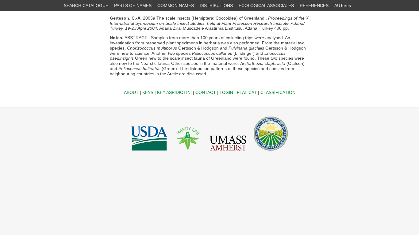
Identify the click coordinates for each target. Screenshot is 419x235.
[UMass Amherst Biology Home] (227, 152)
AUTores (342, 5)
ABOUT (131, 92)
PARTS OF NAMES (133, 5)
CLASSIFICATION (277, 92)
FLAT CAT (247, 92)
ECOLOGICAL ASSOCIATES (266, 5)
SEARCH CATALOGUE (86, 5)
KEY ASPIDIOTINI (174, 92)
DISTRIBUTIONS (216, 5)
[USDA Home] (149, 152)
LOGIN (226, 92)
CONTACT (205, 92)
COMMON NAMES (175, 5)
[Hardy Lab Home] (188, 152)
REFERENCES (314, 5)
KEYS (147, 92)
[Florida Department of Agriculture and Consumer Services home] (271, 152)
